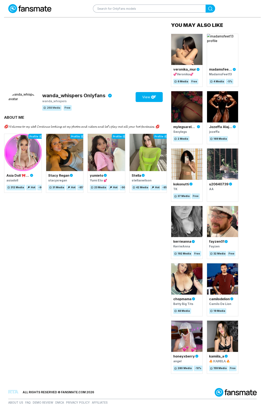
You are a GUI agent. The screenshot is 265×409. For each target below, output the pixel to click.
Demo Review (43, 402)
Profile (33, 136)
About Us (15, 402)
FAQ (28, 402)
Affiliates (100, 402)
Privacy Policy (78, 402)
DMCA (59, 402)
